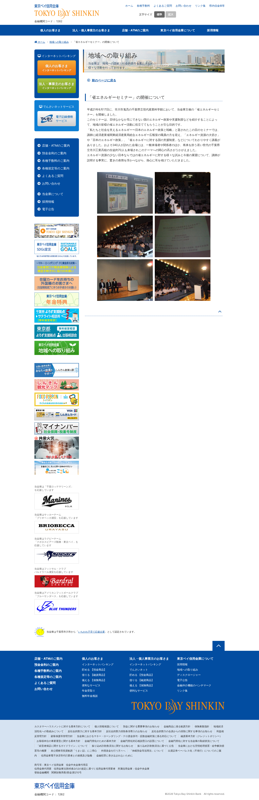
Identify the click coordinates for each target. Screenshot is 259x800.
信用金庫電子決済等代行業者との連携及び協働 (66, 755)
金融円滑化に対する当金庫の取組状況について (193, 740)
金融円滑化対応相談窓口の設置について (142, 740)
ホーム (129, 5)
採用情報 (213, 30)
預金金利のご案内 (54, 153)
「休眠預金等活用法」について (147, 750)
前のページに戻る (104, 80)
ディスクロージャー (189, 674)
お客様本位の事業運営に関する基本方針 (58, 740)
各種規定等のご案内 (55, 168)
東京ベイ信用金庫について (177, 30)
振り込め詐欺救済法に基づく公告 (155, 745)
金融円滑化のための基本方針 (100, 740)
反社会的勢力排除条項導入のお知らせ (126, 731)
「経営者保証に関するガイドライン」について (62, 745)
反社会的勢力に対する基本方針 (85, 731)
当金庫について (52, 194)
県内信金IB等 (217, 5)
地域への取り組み (59, 41)
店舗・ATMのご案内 (135, 30)
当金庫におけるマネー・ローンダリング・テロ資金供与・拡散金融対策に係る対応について (126, 736)
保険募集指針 (202, 726)
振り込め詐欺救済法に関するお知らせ (112, 745)
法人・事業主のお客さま (56, 85)
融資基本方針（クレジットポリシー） (201, 736)
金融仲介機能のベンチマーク (194, 685)
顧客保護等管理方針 (62, 736)
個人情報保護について (106, 726)
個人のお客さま (50, 30)
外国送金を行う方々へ (113, 750)
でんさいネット (139, 669)
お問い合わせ (183, 5)
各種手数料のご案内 (55, 161)
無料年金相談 (90, 695)
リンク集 (200, 5)
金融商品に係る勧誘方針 (177, 726)
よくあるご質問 (163, 5)
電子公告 (48, 209)
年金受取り (88, 690)
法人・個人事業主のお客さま (91, 30)
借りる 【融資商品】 (94, 674)
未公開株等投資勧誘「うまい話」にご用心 (74, 750)
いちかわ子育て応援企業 (91, 631)
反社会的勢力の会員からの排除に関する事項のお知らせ (182, 731)
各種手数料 (143, 5)
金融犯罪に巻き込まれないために (114, 755)
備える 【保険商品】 (94, 680)
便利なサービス (91, 685)
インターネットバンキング (98, 664)
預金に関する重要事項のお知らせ (141, 726)
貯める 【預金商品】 (94, 669)
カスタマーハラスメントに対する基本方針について (62, 726)
